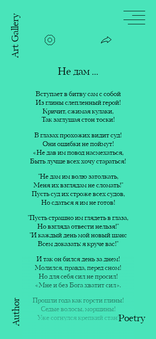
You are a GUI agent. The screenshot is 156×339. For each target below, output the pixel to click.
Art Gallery (15, 35)
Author (16, 312)
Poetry (131, 318)
